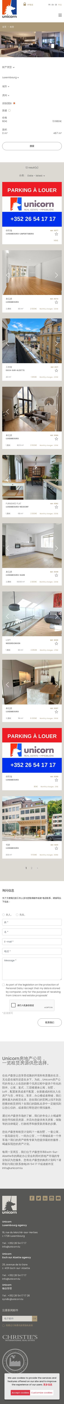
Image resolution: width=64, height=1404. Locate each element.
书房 (8, 844)
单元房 (9, 298)
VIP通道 (30, 4)
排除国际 (7, 103)
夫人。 (9, 914)
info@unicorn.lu (11, 1246)
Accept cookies (20, 1392)
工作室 (9, 367)
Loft (8, 640)
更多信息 (47, 1384)
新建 (4, 110)
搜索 (32, 146)
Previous (3, 204)
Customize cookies (41, 1392)
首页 (4, 26)
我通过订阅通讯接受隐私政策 (19, 1325)
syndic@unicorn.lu (12, 1299)
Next (60, 204)
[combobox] (11, 77)
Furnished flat (13, 503)
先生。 (23, 914)
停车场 (9, 230)
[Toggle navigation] (60, 15)
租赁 (12, 26)
